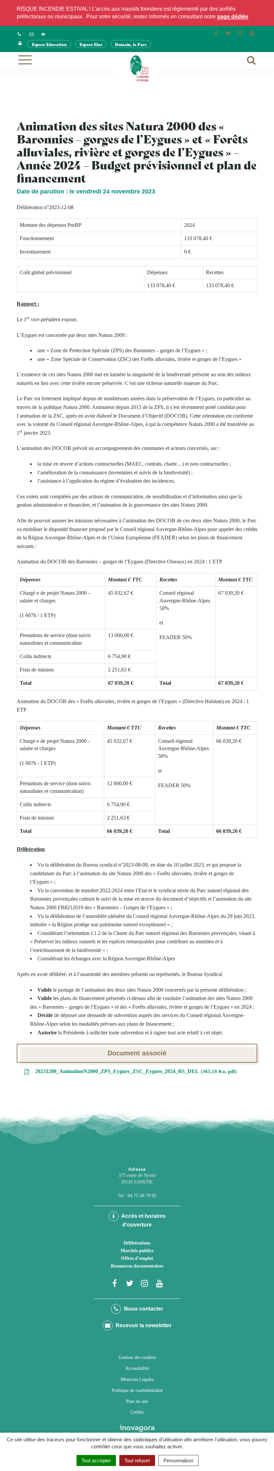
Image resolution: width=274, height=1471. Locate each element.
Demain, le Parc (131, 44)
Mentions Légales (137, 1379)
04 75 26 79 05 (142, 1195)
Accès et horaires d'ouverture (143, 1220)
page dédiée (232, 16)
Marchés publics (137, 1250)
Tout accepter (96, 1460)
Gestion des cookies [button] (137, 1357)
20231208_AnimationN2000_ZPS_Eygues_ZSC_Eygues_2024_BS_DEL (134, 1071)
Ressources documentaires (137, 1266)
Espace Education (49, 44)
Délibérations (137, 1243)
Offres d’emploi (137, 1258)
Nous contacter (143, 1309)
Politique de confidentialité (137, 1390)
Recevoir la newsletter (142, 1325)
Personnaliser (178, 1460)
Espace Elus (91, 44)
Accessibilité (137, 1368)
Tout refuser (137, 1460)
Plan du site (137, 1401)
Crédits (137, 1412)
